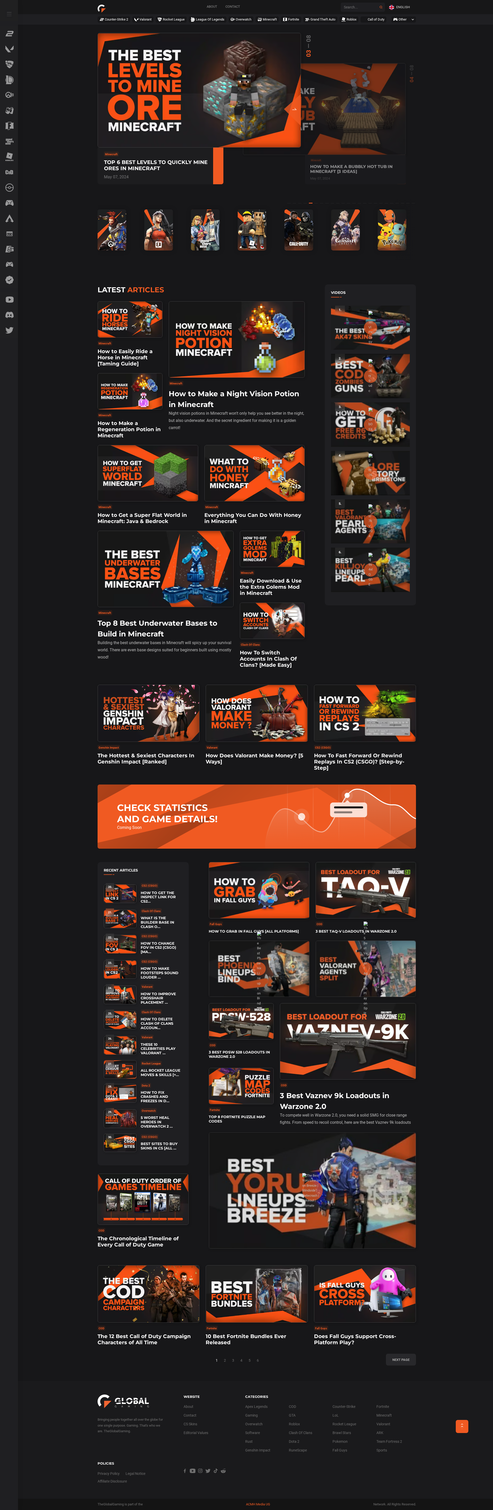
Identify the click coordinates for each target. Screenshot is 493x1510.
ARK (379, 1433)
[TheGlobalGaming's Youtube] (192, 1476)
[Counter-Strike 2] (9, 33)
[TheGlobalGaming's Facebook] (185, 1476)
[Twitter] (9, 330)
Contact (232, 6)
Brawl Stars (342, 1433)
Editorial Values (196, 1433)
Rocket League (344, 1424)
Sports (381, 1450)
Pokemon (340, 1441)
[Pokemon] (9, 187)
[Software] (9, 233)
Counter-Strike (344, 1407)
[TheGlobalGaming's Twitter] (208, 1476)
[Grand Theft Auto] (9, 141)
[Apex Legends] (9, 218)
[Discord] (9, 315)
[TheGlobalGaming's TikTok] (216, 1476)
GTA (292, 1415)
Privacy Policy (109, 1474)
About (212, 6)
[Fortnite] (9, 126)
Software (252, 1433)
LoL (336, 1415)
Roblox (294, 1424)
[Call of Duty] (9, 172)
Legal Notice (135, 1474)
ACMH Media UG (258, 1504)
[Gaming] (9, 203)
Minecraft (384, 1415)
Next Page (401, 1360)
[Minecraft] (9, 110)
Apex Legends (256, 1407)
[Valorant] (9, 49)
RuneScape (298, 1450)
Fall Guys (340, 1450)
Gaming (251, 1415)
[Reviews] (9, 280)
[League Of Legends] (9, 80)
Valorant (383, 1424)
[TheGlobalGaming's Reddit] (223, 1476)
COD (292, 1407)
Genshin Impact (257, 1450)
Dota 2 (294, 1441)
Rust (249, 1441)
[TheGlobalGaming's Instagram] (200, 1476)
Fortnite (382, 1407)
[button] (400, 7)
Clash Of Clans (300, 1433)
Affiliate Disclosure (112, 1481)
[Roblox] (9, 156)
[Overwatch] (9, 95)
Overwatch (254, 1424)
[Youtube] (9, 299)
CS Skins (190, 1424)
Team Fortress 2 (389, 1441)
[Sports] (9, 249)
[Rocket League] (9, 64)
